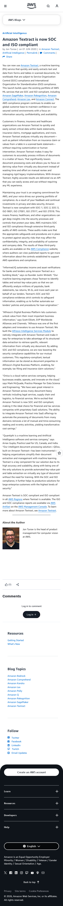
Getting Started (16, 640)
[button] (17, 20)
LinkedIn (15, 745)
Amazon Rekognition (35, 95)
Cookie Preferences (39, 891)
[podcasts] (37, 873)
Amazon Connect (45, 99)
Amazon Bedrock (16, 675)
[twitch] (27, 873)
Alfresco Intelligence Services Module (31, 330)
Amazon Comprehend (19, 679)
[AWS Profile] (57, 6)
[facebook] (10, 873)
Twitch (15, 748)
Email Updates (18, 752)
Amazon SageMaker (13, 95)
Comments (49, 52)
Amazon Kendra (16, 683)
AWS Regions (15, 499)
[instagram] (21, 873)
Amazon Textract (29, 65)
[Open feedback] (59, 453)
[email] (43, 873)
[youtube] (32, 873)
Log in (30, 614)
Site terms (20, 891)
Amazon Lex (23, 99)
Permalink (32, 52)
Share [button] (9, 56)
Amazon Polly (15, 690)
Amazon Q (13, 694)
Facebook (15, 741)
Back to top (29, 882)
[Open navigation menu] (5, 6)
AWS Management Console (32, 506)
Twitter (14, 737)
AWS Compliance (40, 248)
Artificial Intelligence (15, 33)
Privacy (7, 891)
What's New (14, 643)
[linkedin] (16, 873)
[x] (5, 873)
